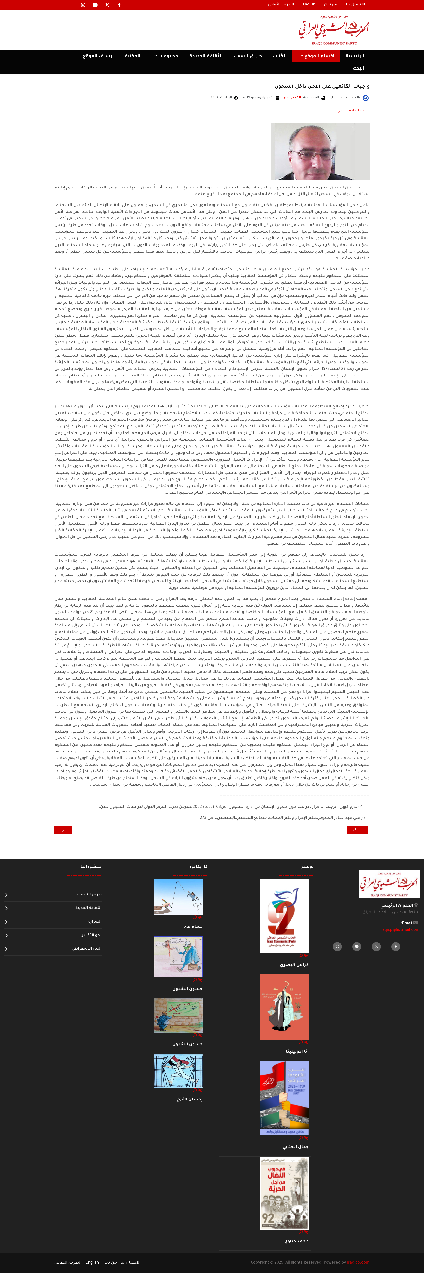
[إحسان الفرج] (178, 1071)
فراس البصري (294, 965)
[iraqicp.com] (327, 29)
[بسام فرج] (178, 897)
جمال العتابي (296, 1147)
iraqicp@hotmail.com (400, 930)
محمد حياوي (296, 1241)
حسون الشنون (187, 989)
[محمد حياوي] (284, 1193)
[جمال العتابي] (284, 1098)
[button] (316, 56)
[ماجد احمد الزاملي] (366, 98)
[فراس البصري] (284, 916)
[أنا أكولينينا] (284, 1007)
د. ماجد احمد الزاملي (350, 111)
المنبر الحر (292, 98)
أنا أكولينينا (297, 1052)
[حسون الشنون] (178, 957)
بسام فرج (193, 927)
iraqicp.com (358, 1263)
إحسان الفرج (190, 1100)
